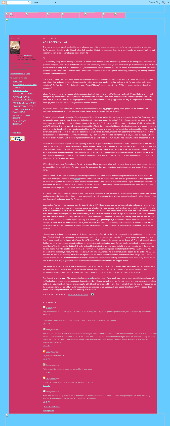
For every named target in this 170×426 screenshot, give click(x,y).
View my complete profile (20, 73)
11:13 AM (46, 372)
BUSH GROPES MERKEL (23, 94)
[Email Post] (92, 295)
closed (77, 179)
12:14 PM (47, 324)
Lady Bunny (51, 352)
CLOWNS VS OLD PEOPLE (24, 106)
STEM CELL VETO (20, 91)
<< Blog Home (48, 411)
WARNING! (17, 81)
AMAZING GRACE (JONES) (24, 103)
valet (90, 278)
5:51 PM (46, 346)
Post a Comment (52, 407)
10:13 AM (47, 359)
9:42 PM (46, 386)
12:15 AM (47, 402)
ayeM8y (49, 308)
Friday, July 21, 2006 (78, 295)
